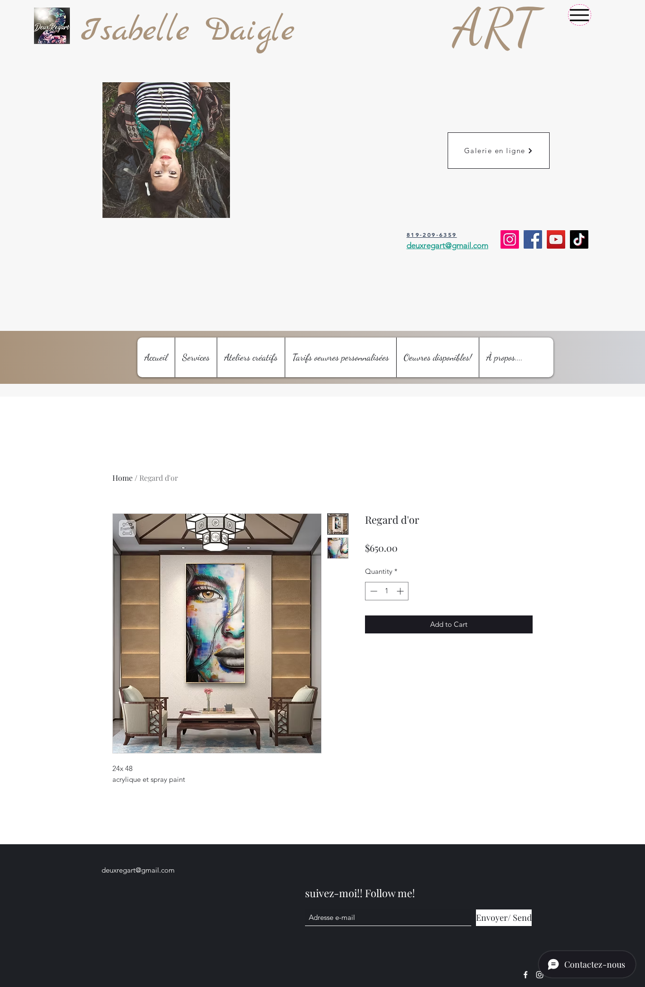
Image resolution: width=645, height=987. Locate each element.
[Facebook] (533, 239)
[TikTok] (579, 239)
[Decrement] (372, 591)
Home (122, 478)
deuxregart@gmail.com (138, 870)
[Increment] (401, 591)
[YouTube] (556, 239)
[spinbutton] (387, 591)
